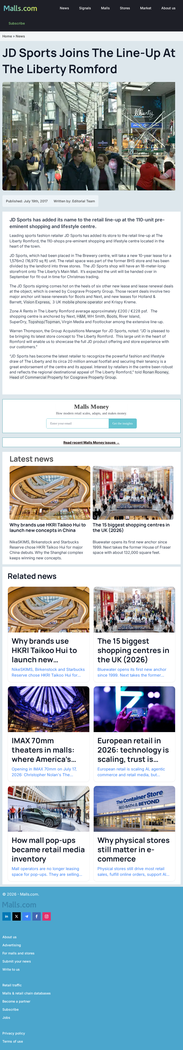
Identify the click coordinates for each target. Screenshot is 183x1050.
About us (168, 8)
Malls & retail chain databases (26, 993)
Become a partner (16, 1001)
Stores (125, 8)
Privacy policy (13, 1033)
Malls (105, 8)
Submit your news (16, 961)
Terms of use (12, 1041)
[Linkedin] (6, 916)
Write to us (11, 969)
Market (145, 8)
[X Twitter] (16, 916)
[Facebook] (36, 916)
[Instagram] (46, 916)
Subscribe (17, 23)
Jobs (6, 1017)
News (64, 8)
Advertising (11, 945)
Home (7, 36)
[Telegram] (26, 916)
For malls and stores (18, 953)
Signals (85, 8)
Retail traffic (12, 985)
